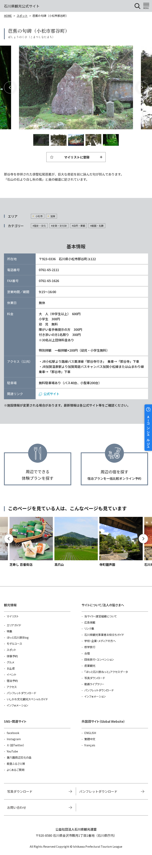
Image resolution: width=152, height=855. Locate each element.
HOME (8, 16)
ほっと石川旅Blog (18, 637)
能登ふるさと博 (16, 764)
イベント (11, 675)
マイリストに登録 (76, 157)
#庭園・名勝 (97, 225)
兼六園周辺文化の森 (19, 757)
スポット (22, 16)
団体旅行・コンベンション (99, 659)
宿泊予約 (12, 681)
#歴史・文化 (39, 225)
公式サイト (51, 393)
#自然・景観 (78, 225)
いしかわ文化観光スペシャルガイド (27, 699)
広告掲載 (89, 622)
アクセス (12, 687)
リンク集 (89, 628)
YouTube (12, 751)
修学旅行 (89, 647)
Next (142, 87)
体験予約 (12, 656)
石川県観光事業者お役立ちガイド (104, 635)
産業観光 (89, 666)
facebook (13, 733)
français (89, 745)
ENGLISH (90, 733)
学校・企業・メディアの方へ (100, 641)
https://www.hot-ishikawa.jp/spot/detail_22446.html (121, 542)
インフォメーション (17, 705)
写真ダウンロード (94, 678)
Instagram (14, 739)
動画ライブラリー (94, 684)
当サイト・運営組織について (100, 616)
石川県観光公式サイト (22, 6)
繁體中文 (89, 739)
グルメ (10, 662)
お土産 (11, 668)
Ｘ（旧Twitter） (16, 745)
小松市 (39, 216)
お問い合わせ (16, 807)
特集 (9, 631)
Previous (10, 87)
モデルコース (14, 644)
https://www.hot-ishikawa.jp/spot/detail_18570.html (31, 542)
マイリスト (13, 616)
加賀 (52, 216)
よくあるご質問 (15, 770)
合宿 (87, 653)
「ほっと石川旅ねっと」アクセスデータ (106, 672)
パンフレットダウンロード (21, 693)
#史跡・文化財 (59, 225)
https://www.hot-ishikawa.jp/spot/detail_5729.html (76, 542)
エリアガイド (14, 625)
